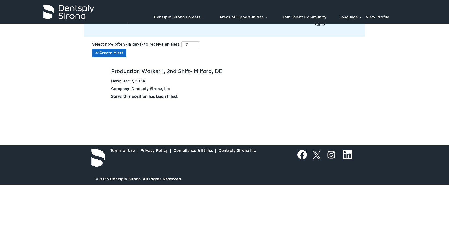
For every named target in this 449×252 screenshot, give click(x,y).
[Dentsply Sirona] (49, 11)
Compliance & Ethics (193, 150)
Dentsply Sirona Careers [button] (178, 17)
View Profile (377, 17)
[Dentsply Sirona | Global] (98, 158)
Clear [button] (320, 25)
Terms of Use (122, 150)
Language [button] (349, 17)
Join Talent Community (304, 17)
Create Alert (110, 53)
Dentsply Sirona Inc (237, 150)
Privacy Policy (154, 150)
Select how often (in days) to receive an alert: (136, 44)
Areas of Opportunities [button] (242, 17)
